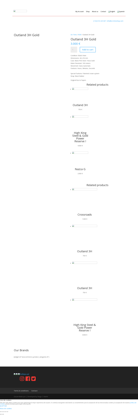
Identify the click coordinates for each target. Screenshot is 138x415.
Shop (88, 11)
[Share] (3, 411)
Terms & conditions (21, 391)
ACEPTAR (3, 406)
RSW (79, 35)
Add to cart (87, 49)
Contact (103, 11)
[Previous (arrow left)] (1, 414)
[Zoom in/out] (7, 411)
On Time (74, 35)
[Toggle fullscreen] (5, 411)
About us (95, 11)
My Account (79, 11)
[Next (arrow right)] (3, 414)
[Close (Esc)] (1, 411)
